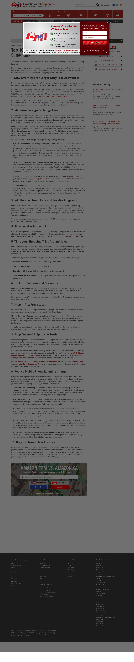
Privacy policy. (103, 52)
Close (109, 22)
